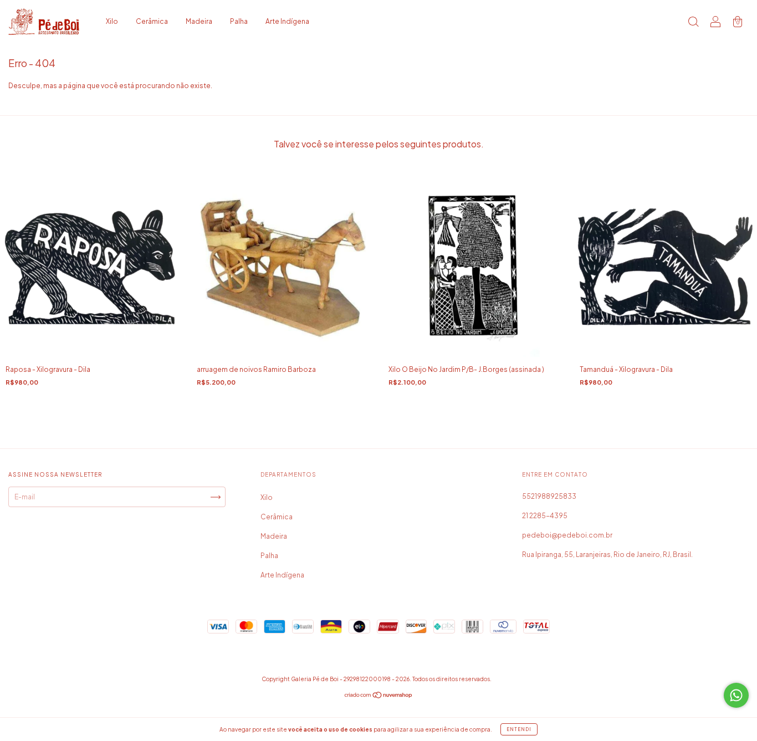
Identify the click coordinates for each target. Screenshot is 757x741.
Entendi (519, 729)
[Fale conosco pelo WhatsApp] (736, 695)
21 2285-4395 (544, 516)
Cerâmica (152, 21)
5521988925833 (549, 496)
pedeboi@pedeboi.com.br (567, 535)
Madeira (199, 21)
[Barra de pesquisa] (693, 23)
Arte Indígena (287, 21)
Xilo (112, 21)
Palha (239, 21)
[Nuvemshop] (378, 696)
